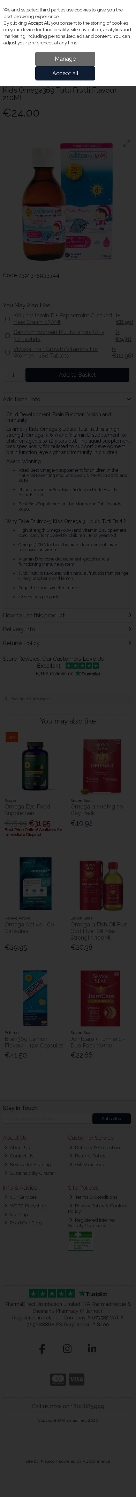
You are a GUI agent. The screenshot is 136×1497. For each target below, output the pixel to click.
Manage (65, 58)
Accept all (65, 73)
